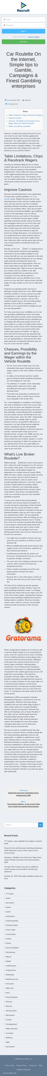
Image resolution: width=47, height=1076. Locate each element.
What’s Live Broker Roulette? (20, 126)
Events (8, 943)
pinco (8, 993)
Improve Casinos (15, 118)
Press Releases (12, 997)
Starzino (9, 1006)
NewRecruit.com (12, 979)
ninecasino (10, 984)
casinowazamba (12, 921)
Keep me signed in (19, 37)
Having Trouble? (33, 37)
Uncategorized (13, 104)
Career (8, 907)
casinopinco (10, 916)
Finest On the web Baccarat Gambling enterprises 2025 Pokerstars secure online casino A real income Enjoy (23, 850)
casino (8, 912)
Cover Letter (10, 930)
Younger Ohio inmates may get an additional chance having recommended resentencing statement (21, 869)
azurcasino (10, 903)
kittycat (8, 957)
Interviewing (10, 952)
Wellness (9, 1038)
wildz (8, 1042)
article (8, 898)
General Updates (12, 948)
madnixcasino (11, 966)
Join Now (23, 42)
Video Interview (11, 1029)
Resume (9, 1002)
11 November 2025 (13, 100)
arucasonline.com (10, 1073)
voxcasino (9, 1033)
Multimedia (10, 975)
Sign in (23, 31)
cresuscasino (11, 934)
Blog (40, 1065)
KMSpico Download (23, 1070)
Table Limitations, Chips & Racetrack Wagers (26, 115)
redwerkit (27, 100)
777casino (10, 894)
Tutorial (8, 1020)
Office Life (9, 988)
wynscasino (10, 1047)
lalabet (8, 961)
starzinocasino (11, 1011)
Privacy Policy (22, 1065)
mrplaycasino (11, 970)
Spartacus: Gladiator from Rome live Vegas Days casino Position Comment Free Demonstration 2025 (22, 859)
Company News (12, 925)
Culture (8, 939)
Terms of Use (9, 1065)
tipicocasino (10, 1015)
